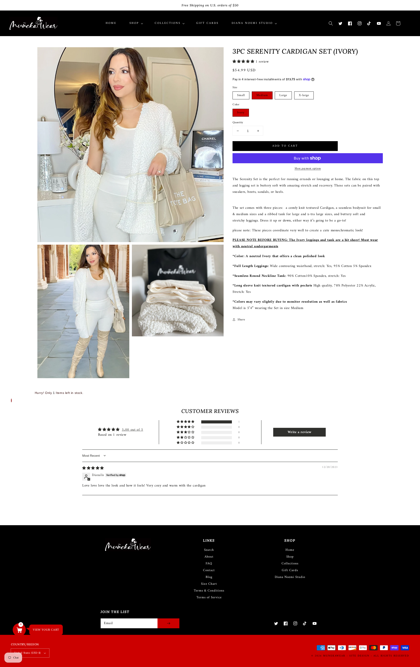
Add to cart (285, 145)
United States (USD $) (27, 652)
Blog (209, 577)
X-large (304, 95)
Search (209, 550)
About (209, 557)
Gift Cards (290, 570)
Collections (290, 564)
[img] (93, 468)
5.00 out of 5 (132, 430)
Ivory (240, 112)
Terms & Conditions (209, 591)
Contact (209, 570)
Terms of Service (209, 597)
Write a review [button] (300, 432)
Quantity (238, 122)
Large (283, 95)
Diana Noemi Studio (290, 577)
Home (289, 550)
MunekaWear (334, 656)
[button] (331, 23)
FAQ (209, 564)
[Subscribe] (168, 623)
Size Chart (209, 584)
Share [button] (241, 319)
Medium (262, 95)
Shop (290, 557)
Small (241, 95)
